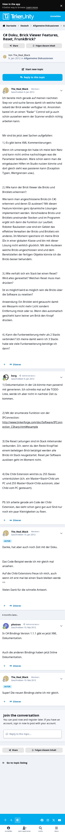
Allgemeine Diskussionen (38, 58)
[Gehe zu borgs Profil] (6, 377)
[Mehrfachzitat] (4, 364)
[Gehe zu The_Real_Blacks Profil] (4, 56)
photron (16, 624)
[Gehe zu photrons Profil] (6, 626)
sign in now (20, 723)
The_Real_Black (21, 55)
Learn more (6, 5)
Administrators (28, 375)
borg (14, 375)
